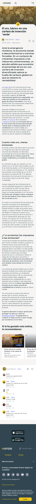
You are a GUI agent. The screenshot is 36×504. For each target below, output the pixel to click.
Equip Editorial (9, 39)
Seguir (18, 39)
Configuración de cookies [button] (9, 499)
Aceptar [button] (25, 499)
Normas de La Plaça (8, 485)
